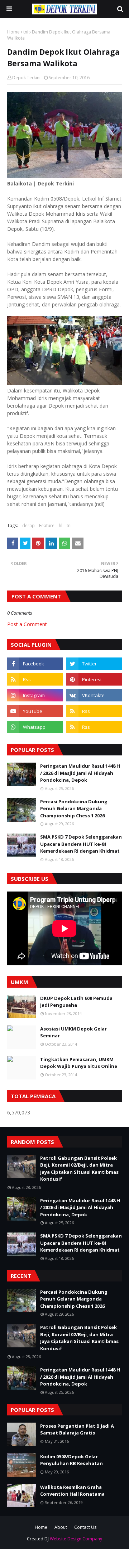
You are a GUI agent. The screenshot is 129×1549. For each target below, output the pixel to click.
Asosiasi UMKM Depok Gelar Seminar (73, 1032)
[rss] (35, 679)
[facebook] (35, 663)
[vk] (94, 695)
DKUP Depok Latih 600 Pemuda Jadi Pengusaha (76, 1002)
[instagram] (35, 695)
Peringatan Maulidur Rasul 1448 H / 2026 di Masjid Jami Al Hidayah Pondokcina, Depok (80, 773)
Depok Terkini (26, 78)
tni (25, 32)
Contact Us (85, 1527)
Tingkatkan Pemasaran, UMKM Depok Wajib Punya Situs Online (78, 1063)
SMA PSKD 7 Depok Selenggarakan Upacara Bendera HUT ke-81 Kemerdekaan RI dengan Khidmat (81, 844)
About (60, 1527)
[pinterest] (94, 679)
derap (28, 525)
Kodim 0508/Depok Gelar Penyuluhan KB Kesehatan (71, 1460)
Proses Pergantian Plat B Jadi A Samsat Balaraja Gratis (77, 1429)
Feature (46, 525)
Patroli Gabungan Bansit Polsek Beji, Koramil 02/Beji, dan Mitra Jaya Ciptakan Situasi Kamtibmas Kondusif (79, 1168)
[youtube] (35, 711)
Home (13, 32)
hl (60, 525)
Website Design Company (76, 1539)
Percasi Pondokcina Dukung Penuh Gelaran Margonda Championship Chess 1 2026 (74, 808)
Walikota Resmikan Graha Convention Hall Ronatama (72, 1491)
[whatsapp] (35, 727)
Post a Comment (27, 624)
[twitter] (94, 663)
